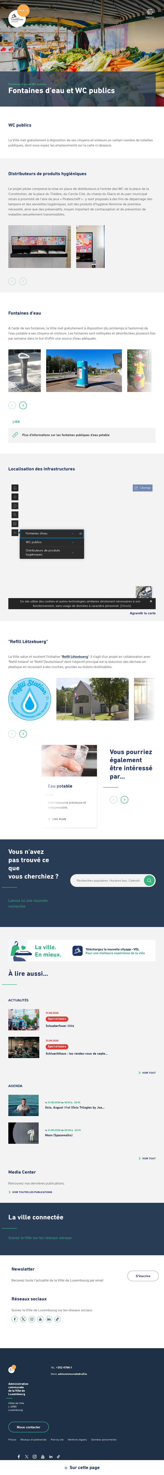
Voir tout (149, 1072)
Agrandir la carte (143, 613)
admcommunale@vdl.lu (72, 1373)
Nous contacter (28, 1427)
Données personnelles (104, 1439)
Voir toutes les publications (32, 1192)
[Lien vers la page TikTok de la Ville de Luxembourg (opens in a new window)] (57, 1319)
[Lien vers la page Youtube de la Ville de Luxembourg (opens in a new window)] (40, 1319)
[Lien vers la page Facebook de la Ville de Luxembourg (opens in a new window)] (15, 1319)
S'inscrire (143, 1276)
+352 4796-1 (64, 1367)
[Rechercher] (149, 880)
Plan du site (57, 1439)
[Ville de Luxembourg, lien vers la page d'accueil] (19, 26)
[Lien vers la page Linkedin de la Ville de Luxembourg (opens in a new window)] (49, 1319)
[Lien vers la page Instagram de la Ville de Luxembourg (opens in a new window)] (32, 1319)
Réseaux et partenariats (33, 1439)
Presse (12, 1439)
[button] (12, 281)
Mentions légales (77, 1439)
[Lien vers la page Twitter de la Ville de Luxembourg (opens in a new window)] (23, 1319)
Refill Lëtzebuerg (75, 656)
